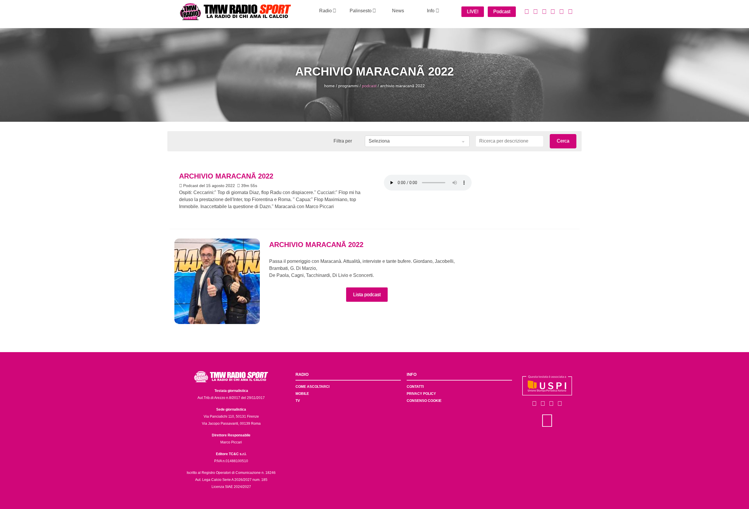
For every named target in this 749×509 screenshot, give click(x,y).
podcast (369, 85)
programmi (348, 85)
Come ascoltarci (312, 387)
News (398, 10)
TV (298, 401)
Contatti (415, 387)
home (329, 85)
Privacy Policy (421, 394)
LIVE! (472, 11)
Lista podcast (367, 294)
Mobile (302, 394)
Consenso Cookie (424, 401)
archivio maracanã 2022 (402, 85)
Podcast (501, 11)
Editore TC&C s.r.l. (231, 454)
